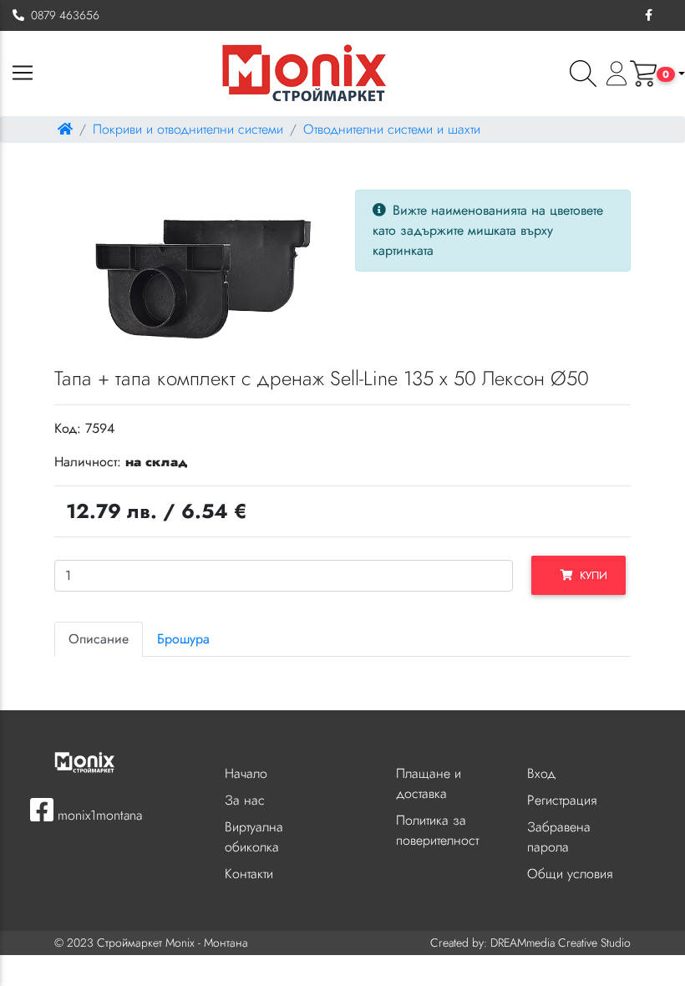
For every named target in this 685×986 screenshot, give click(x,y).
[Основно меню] (22, 74)
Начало (246, 773)
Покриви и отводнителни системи (188, 129)
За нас (245, 800)
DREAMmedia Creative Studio (560, 942)
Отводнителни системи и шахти (391, 129)
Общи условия (569, 873)
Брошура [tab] (183, 638)
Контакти (249, 873)
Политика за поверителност (437, 830)
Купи (590, 575)
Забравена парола (559, 836)
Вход (541, 773)
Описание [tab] (98, 638)
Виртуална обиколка (254, 836)
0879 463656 (61, 15)
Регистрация (561, 800)
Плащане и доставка (428, 783)
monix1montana (97, 815)
